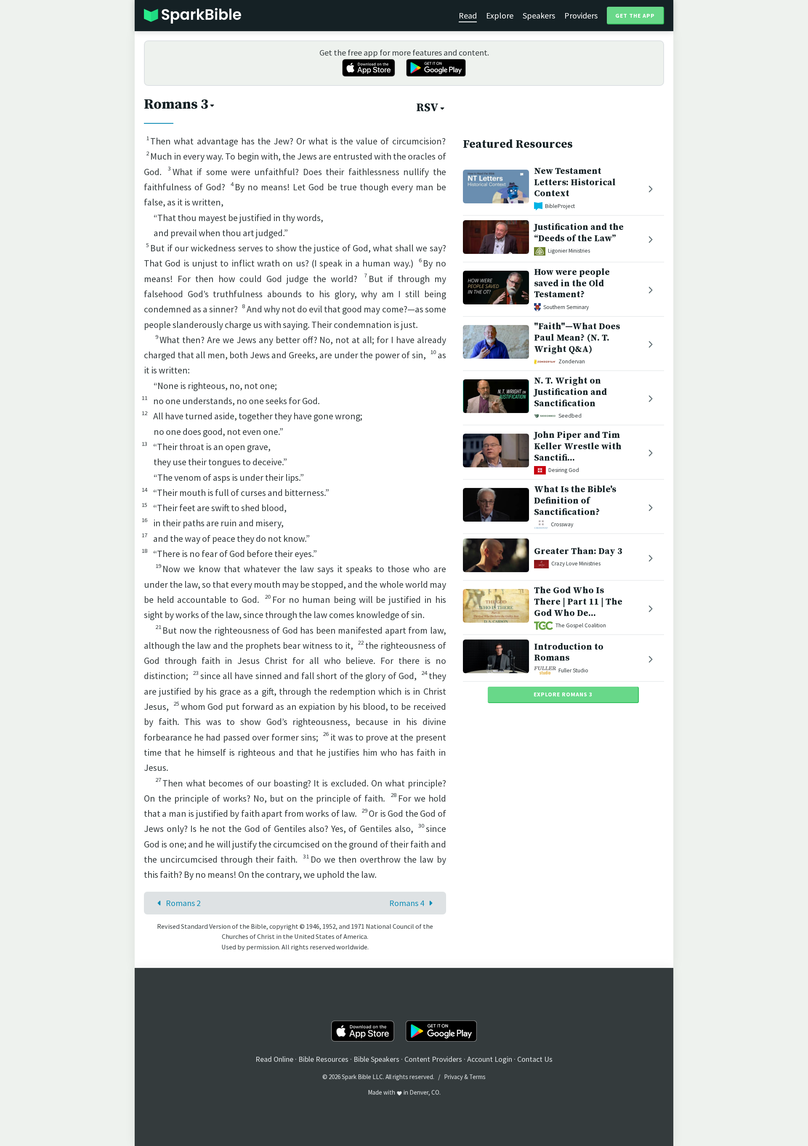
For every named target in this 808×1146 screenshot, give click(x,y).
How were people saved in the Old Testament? (572, 284)
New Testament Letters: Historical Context (575, 182)
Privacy (453, 1077)
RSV (427, 108)
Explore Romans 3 (563, 694)
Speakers (539, 15)
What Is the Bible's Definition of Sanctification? (575, 501)
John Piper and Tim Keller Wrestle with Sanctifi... (578, 446)
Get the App (635, 15)
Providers (581, 15)
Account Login (489, 1059)
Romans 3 (176, 104)
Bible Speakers (376, 1059)
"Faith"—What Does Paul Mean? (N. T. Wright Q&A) (577, 338)
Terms (477, 1077)
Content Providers (433, 1059)
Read (468, 15)
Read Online (274, 1059)
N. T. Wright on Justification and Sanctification (570, 392)
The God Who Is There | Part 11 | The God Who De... (578, 602)
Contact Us (535, 1059)
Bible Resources (323, 1059)
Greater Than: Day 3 (578, 551)
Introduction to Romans (568, 652)
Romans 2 (183, 903)
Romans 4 (406, 903)
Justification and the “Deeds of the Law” (579, 233)
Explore (499, 15)
